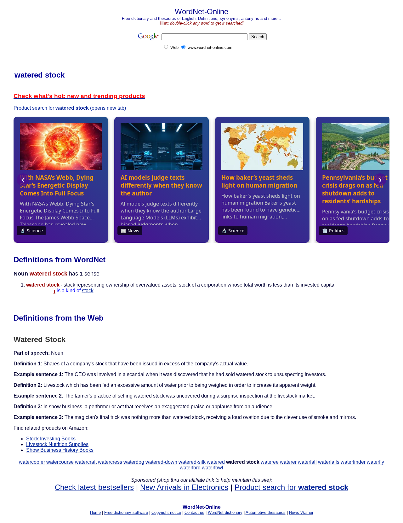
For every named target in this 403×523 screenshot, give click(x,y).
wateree (270, 462)
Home (95, 512)
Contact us (194, 512)
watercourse (60, 462)
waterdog (133, 462)
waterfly (375, 462)
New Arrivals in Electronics (184, 487)
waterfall (307, 462)
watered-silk (192, 462)
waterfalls (328, 462)
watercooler (32, 462)
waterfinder (353, 462)
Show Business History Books (60, 450)
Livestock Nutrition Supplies (57, 444)
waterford (190, 467)
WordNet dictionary (225, 512)
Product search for (291, 487)
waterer (288, 462)
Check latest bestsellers (94, 487)
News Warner (301, 512)
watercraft (86, 462)
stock (88, 290)
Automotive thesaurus (266, 512)
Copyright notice (166, 512)
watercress (110, 462)
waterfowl (212, 467)
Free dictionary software (126, 512)
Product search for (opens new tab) (70, 108)
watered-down (161, 462)
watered (216, 462)
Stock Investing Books (51, 438)
